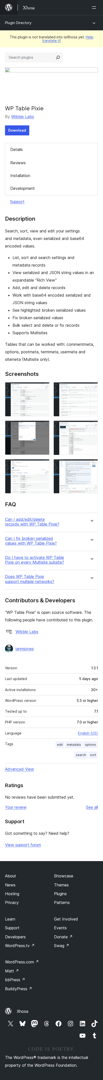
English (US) (88, 733)
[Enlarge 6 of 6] (91, 465)
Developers (15, 936)
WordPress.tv (20, 945)
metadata (74, 744)
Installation (20, 175)
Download (17, 130)
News (10, 884)
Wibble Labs (22, 116)
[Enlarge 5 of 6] (42, 465)
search (81, 755)
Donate (63, 936)
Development (22, 188)
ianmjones (25, 648)
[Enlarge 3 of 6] (42, 427)
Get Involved (66, 919)
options (90, 744)
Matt (12, 970)
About (10, 875)
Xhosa (22, 1011)
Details (16, 149)
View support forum (23, 844)
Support (17, 201)
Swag (61, 945)
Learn (10, 919)
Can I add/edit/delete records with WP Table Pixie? (32, 522)
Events (60, 927)
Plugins (60, 893)
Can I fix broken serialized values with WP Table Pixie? (31, 541)
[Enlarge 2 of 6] (91, 388)
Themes (61, 884)
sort (93, 755)
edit (60, 744)
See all (92, 807)
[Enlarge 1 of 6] (42, 388)
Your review (15, 807)
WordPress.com (22, 961)
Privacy (12, 902)
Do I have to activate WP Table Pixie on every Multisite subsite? (34, 560)
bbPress (15, 979)
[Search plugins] (58, 57)
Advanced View (19, 769)
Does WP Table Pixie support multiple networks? (29, 579)
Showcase (63, 875)
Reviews (18, 162)
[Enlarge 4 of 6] (91, 427)
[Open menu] (95, 7)
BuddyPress (18, 988)
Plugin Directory (18, 23)
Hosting (12, 893)
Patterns (62, 902)
